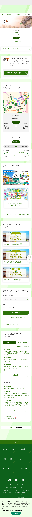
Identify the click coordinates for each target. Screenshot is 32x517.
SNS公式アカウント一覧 (15, 484)
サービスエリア (13, 14)
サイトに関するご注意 (21, 487)
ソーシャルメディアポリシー (22, 490)
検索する (17, 312)
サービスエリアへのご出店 (8, 494)
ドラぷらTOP (4, 14)
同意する (16, 513)
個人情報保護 (13, 487)
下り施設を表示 (17, 41)
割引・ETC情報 (8, 459)
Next (20, 212)
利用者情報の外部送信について (21, 494)
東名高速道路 (21, 14)
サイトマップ (11, 492)
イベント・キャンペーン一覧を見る (18, 214)
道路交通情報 (24, 449)
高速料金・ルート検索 (8, 449)
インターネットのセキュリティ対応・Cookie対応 (15, 497)
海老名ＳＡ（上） (22, 153)
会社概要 (4, 492)
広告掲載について (25, 492)
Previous (12, 212)
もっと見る (14, 375)
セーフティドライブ (24, 468)
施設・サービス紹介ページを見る (20, 317)
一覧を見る (26, 346)
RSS (19, 346)
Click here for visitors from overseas (12, 510)
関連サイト (17, 492)
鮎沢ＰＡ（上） (8, 153)
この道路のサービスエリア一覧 (13, 324)
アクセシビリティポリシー (7, 490)
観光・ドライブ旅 (8, 468)
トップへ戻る (14, 442)
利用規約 (7, 487)
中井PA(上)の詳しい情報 (14, 73)
